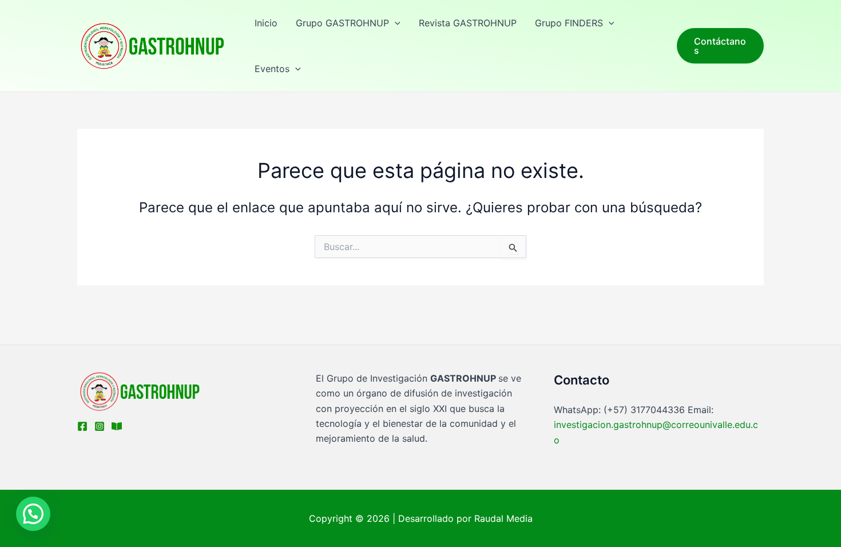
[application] (394, 23)
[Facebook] (82, 426)
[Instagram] (99, 426)
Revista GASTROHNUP (468, 23)
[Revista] (117, 426)
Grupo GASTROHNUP (342, 23)
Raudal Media (503, 518)
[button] (33, 514)
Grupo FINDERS (569, 23)
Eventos (272, 68)
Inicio (266, 23)
